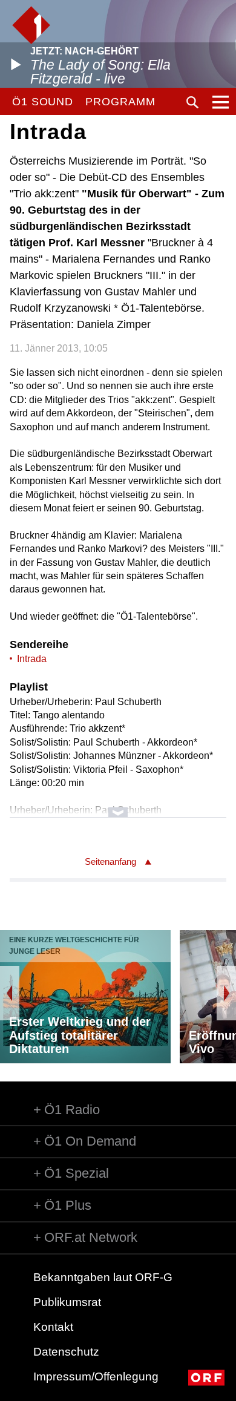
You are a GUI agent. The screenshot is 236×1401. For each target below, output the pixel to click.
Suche (192, 102)
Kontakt (53, 1327)
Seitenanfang (110, 861)
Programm (120, 102)
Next (226, 993)
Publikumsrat (67, 1302)
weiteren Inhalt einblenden (118, 806)
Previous (9, 993)
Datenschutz (66, 1351)
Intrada (32, 659)
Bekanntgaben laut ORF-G (102, 1277)
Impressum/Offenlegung (96, 1376)
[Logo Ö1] (31, 25)
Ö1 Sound (42, 102)
